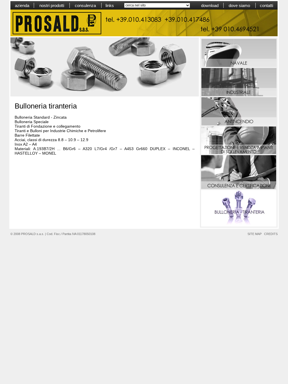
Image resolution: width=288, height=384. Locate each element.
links (109, 5)
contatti (266, 5)
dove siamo (239, 5)
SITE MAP (255, 234)
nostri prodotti (51, 5)
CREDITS (271, 234)
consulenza (85, 5)
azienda (22, 5)
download (210, 5)
